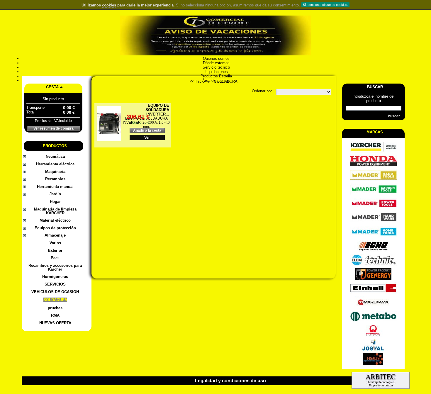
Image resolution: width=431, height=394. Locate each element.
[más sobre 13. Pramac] (373, 335)
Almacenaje (55, 235)
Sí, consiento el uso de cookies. (325, 4)
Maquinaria (55, 171)
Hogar (55, 201)
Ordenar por (262, 91)
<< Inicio (197, 81)
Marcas (374, 132)
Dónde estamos (216, 63)
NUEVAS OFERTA (55, 323)
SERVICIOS (55, 284)
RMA (55, 315)
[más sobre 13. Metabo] (373, 321)
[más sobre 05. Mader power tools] (373, 208)
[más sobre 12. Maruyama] (373, 307)
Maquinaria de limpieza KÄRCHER (55, 211)
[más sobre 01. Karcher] (373, 151)
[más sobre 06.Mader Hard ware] (373, 222)
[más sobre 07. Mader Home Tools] (373, 236)
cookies (109, 5)
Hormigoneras (55, 276)
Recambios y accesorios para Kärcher (55, 267)
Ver (147, 137)
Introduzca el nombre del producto (373, 98)
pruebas (55, 308)
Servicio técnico (215, 67)
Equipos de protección (55, 228)
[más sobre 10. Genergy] (373, 278)
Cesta (52, 87)
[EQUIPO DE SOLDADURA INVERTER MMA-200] (109, 123)
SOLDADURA (55, 300)
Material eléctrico (55, 220)
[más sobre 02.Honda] (373, 165)
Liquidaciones (215, 71)
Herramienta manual (55, 186)
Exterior (55, 250)
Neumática (55, 156)
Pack (55, 258)
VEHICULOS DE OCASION (55, 292)
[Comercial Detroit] (216, 36)
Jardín (55, 194)
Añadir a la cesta (147, 130)
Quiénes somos (216, 58)
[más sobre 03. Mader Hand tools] (373, 180)
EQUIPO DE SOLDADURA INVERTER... (157, 109)
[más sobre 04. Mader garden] (373, 194)
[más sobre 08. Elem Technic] (373, 264)
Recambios (55, 179)
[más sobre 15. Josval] (373, 349)
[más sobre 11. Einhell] (373, 293)
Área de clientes (215, 80)
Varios (55, 243)
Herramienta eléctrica (55, 164)
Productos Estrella (215, 76)
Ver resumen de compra (53, 128)
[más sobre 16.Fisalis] (373, 363)
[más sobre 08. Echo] (373, 250)
